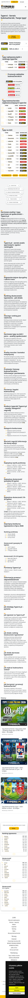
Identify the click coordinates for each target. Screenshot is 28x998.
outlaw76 (10, 67)
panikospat (6, 847)
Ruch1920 (10, 120)
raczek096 (10, 156)
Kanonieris (11, 138)
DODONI (9, 159)
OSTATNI (7, 851)
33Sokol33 (6, 872)
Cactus (5, 894)
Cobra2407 (6, 876)
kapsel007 (10, 111)
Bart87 (10, 114)
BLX (5, 864)
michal (5, 846)
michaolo (6, 869)
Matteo (5, 839)
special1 (6, 866)
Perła (5, 867)
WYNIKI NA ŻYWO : (14, 945)
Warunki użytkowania (14, 920)
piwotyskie (6, 844)
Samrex (6, 841)
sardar (10, 108)
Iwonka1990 (11, 153)
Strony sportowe (14, 950)
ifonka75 (6, 849)
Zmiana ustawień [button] (17, 993)
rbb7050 (6, 842)
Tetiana (10, 162)
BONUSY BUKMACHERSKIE (14, 943)
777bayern (11, 117)
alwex (5, 897)
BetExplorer (14, 960)
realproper (6, 874)
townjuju (10, 64)
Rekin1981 (6, 892)
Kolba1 (10, 150)
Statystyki (14, 939)
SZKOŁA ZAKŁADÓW (14, 957)
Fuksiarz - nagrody (14, 922)
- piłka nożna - (14, 947)
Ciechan (10, 135)
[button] (6, 175)
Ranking (14, 929)
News (14, 931)
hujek (9, 167)
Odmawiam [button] (16, 990)
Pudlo (9, 144)
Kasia (9, 123)
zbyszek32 (11, 170)
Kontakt (22, 2)
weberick (10, 141)
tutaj (23, 422)
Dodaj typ (15, 2)
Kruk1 (9, 147)
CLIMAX (6, 900)
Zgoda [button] (16, 987)
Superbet (14, 926)
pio (9, 165)
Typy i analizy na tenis (14, 955)
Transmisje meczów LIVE (14, 941)
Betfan (14, 924)
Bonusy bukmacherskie (14, 933)
